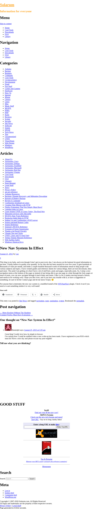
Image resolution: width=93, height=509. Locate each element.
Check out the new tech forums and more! (47, 417)
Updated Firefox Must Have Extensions (16, 315)
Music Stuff (9, 106)
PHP (6, 113)
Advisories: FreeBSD (13, 166)
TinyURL (35, 420)
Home (7, 28)
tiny (57, 424)
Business (8, 73)
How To (8, 93)
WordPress (9, 147)
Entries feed (9, 493)
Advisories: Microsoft (13, 168)
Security (8, 121)
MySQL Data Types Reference (17, 216)
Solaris (7, 128)
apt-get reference (11, 192)
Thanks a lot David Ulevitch (16, 231)
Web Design (9, 143)
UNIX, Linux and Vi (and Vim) (17, 236)
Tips (6, 134)
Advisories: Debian (12, 164)
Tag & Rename (46, 460)
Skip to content (6, 24)
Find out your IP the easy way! (46, 412)
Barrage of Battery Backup (15, 198)
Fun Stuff (8, 86)
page (47, 301)
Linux (7, 102)
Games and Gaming (12, 89)
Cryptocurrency (11, 80)
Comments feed (11, 495)
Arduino (8, 69)
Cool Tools (9, 30)
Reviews (8, 117)
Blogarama (46, 467)
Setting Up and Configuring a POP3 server (21, 220)
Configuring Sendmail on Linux (17, 203)
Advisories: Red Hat (12, 170)
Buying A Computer (12, 201)
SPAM (7, 130)
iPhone (7, 97)
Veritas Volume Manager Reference (18, 238)
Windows (8, 145)
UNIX (7, 139)
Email (7, 84)
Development (10, 82)
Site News (9, 123)
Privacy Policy (10, 190)
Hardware (8, 91)
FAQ (7, 34)
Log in (7, 491)
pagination (54, 301)
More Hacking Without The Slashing (15, 313)
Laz (17, 254)
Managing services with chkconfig (18, 214)
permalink (80, 301)
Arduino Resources (12, 194)
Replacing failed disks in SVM (16, 218)
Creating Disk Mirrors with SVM (17, 205)
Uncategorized (10, 137)
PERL (7, 110)
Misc (7, 104)
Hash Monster (10, 183)
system (61, 301)
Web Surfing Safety (12, 240)
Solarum (7, 5)
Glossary (8, 181)
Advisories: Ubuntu (12, 172)
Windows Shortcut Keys (14, 242)
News (7, 188)
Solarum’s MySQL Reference (16, 227)
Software (8, 126)
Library (8, 36)
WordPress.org (10, 497)
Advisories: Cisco (11, 161)
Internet (8, 95)
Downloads (9, 32)
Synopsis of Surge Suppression (17, 229)
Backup (8, 71)
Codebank (9, 75)
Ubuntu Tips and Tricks (14, 233)
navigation (40, 301)
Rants (7, 115)
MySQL (8, 108)
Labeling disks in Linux (14, 209)
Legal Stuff (9, 185)
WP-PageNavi (63, 284)
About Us (8, 159)
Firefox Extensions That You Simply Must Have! (23, 207)
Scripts (7, 119)
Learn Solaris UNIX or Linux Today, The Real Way (25, 212)
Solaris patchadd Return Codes (16, 222)
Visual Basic (9, 141)
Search (2, 479)
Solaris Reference (11, 225)
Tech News (9, 132)
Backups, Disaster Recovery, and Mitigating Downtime (26, 196)
